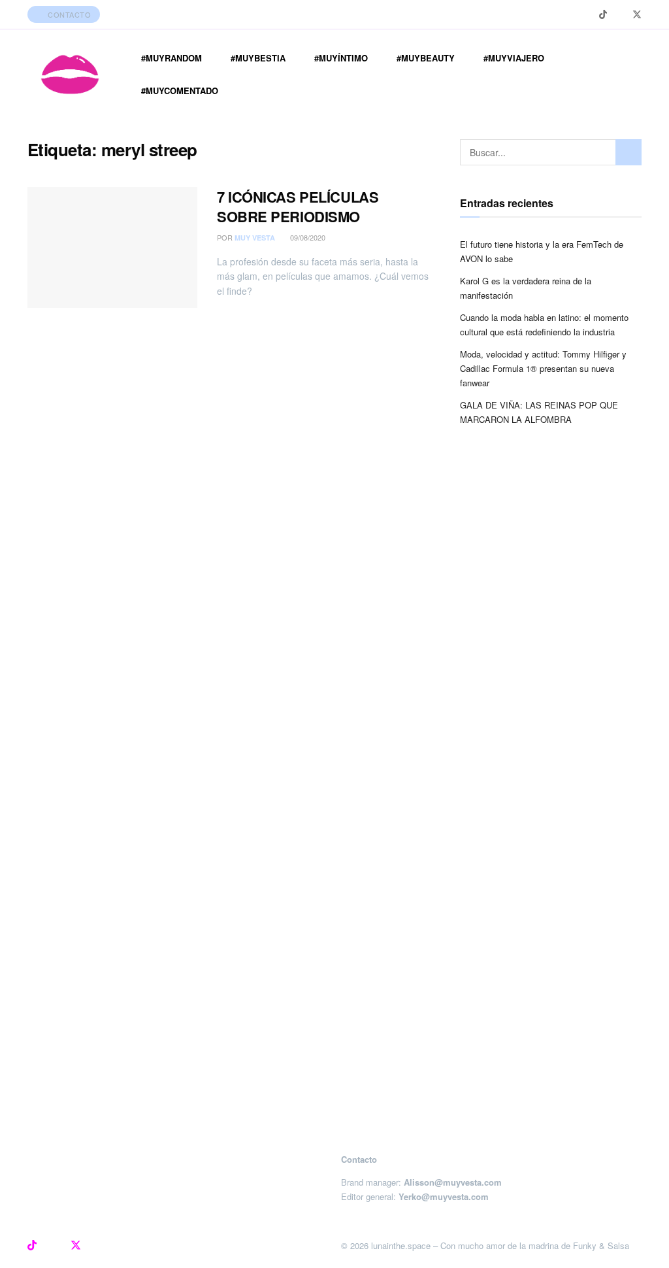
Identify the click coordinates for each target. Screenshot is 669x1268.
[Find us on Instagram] (586, 14)
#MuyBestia (258, 58)
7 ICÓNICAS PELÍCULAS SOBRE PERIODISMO (297, 206)
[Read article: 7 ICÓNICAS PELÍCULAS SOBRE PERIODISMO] (112, 248)
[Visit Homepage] (69, 74)
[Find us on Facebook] (619, 14)
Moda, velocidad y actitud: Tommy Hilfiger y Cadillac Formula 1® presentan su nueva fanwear (543, 368)
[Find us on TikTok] (603, 14)
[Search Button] (628, 152)
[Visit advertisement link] (334, 806)
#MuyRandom (171, 58)
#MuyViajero (513, 58)
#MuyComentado (179, 90)
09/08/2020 (306, 237)
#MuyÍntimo (341, 58)
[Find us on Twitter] (637, 14)
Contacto (68, 14)
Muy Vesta (255, 237)
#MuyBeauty (426, 58)
